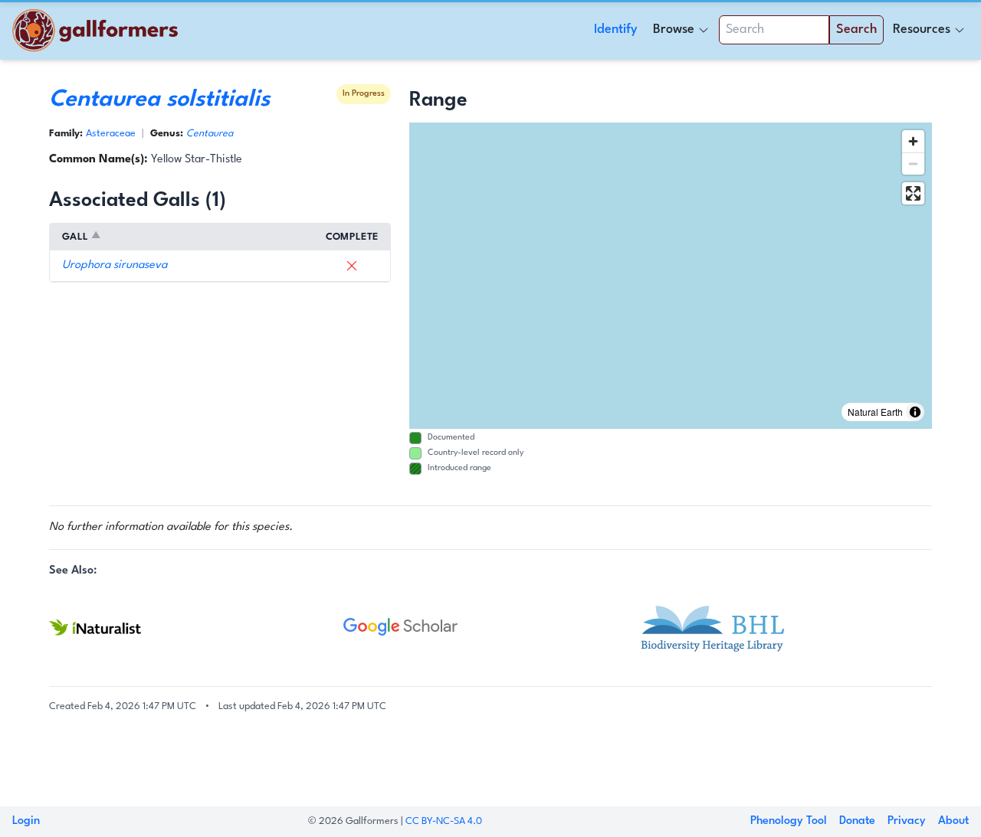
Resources (921, 29)
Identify (616, 29)
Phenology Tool (788, 821)
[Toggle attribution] (915, 412)
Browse (673, 29)
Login (26, 821)
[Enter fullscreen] (913, 193)
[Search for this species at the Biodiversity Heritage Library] (785, 627)
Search (856, 29)
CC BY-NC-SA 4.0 (443, 821)
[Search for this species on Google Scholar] (490, 627)
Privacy (906, 821)
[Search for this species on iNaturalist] (196, 627)
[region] (670, 276)
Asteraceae (111, 134)
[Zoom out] (913, 163)
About (953, 821)
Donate (857, 821)
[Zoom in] (913, 141)
